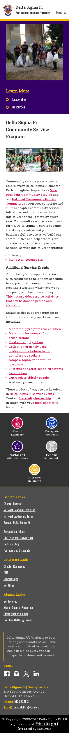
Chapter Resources (14, 566)
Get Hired (9, 585)
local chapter (45, 402)
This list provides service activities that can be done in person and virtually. (32, 301)
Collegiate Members (52, 433)
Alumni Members (17, 433)
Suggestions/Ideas (14, 531)
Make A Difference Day (26, 259)
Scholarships (10, 579)
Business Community (52, 456)
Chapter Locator (12, 504)
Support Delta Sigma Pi (16, 522)
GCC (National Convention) (18, 538)
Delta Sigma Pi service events (32, 394)
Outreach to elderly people (29, 377)
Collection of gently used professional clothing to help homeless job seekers (30, 351)
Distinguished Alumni (15, 614)
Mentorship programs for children (35, 329)
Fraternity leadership (35, 398)
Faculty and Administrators (17, 456)
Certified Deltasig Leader (17, 620)
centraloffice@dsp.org (26, 707)
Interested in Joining (34, 479)
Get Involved (10, 601)
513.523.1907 (21, 701)
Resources (18, 107)
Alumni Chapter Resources (18, 607)
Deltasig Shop (11, 544)
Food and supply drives (26, 342)
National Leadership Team (18, 516)
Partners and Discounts (16, 550)
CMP (5, 573)
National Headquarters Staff (19, 510)
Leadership (19, 99)
